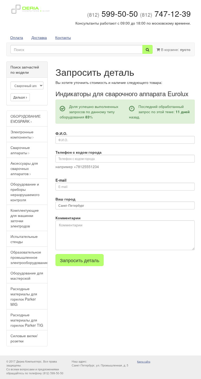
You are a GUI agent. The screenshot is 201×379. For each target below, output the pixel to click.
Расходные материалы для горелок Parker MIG (23, 296)
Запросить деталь (79, 260)
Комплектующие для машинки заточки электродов (24, 218)
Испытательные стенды (24, 239)
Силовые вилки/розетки (24, 338)
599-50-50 (112, 13)
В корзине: (175, 49)
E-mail (60, 180)
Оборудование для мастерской (26, 275)
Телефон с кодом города (78, 152)
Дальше (19, 97)
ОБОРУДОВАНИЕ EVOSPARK (25, 118)
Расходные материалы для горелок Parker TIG (26, 320)
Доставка (39, 37)
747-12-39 (165, 13)
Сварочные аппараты (20, 150)
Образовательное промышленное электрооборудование (28, 257)
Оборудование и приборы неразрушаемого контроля (25, 191)
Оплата (16, 37)
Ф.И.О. (61, 133)
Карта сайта (143, 361)
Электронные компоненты (22, 134)
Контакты (63, 37)
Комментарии (68, 217)
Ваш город (65, 199)
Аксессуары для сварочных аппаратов (24, 168)
